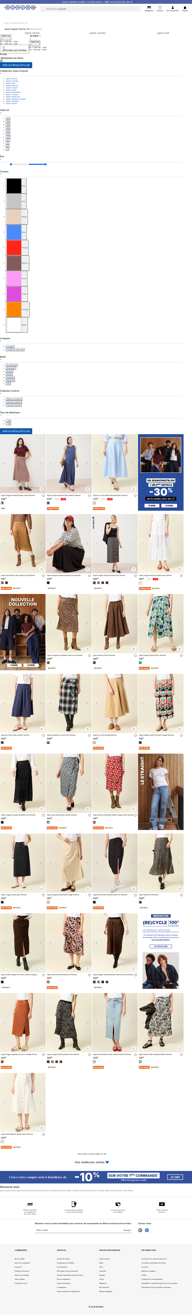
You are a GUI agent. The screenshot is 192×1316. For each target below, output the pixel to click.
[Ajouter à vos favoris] (43, 496)
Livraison (18, 1267)
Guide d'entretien (63, 1283)
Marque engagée (105, 1291)
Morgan (102, 1275)
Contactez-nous (21, 1283)
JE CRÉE (175, 1177)
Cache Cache (104, 1259)
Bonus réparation (63, 1279)
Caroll (101, 1279)
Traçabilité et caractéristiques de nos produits (159, 1283)
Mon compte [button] (19, 1259)
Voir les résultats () (16, 65)
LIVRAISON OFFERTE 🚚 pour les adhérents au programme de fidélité (99, 2)
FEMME (152, 505)
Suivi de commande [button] (22, 1263)
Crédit (144, 1275)
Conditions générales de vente (154, 1263)
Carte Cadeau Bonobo (162, 1211)
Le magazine (61, 1287)
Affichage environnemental (67, 1271)
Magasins (103, 1283)
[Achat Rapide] (41, 489)
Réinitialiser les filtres (12, 58)
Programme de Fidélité (65, 1263)
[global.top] (189, 1114)
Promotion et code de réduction (154, 1259)
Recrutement (104, 1287)
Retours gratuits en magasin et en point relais (30, 1212)
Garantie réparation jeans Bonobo (70, 1275)
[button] (4, 463)
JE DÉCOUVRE (161, 820)
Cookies (145, 1267)
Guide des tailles (63, 1259)
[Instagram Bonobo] (140, 1230)
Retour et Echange (22, 1275)
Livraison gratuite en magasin (118, 1211)
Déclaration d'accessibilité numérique (156, 1287)
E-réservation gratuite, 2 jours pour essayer (74, 1211)
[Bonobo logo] (20, 9)
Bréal (101, 1263)
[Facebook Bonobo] (147, 1230)
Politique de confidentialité (152, 1279)
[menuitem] (40, 15)
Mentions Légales (148, 1271)
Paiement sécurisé (22, 1271)
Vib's (101, 1267)
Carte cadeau (20, 1279)
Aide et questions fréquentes (68, 1291)
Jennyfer (102, 1271)
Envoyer (127, 1230)
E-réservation (62, 1267)
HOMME (169, 505)
